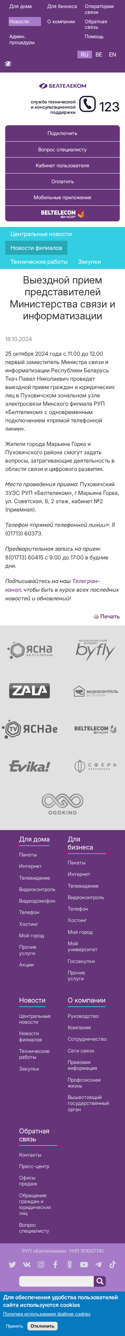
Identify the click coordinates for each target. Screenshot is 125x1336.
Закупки (89, 261)
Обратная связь (96, 24)
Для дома (20, 6)
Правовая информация (82, 1065)
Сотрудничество (87, 1039)
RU (85, 54)
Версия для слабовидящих (8, 65)
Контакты (30, 1155)
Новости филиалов (30, 1036)
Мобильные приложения (62, 197)
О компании (61, 21)
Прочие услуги (27, 950)
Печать (110, 616)
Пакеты (28, 854)
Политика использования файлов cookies (47, 1314)
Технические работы (39, 261)
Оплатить (62, 181)
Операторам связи (99, 9)
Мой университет (83, 946)
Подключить (62, 133)
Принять (14, 1326)
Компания (79, 1027)
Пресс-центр (34, 1166)
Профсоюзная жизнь (84, 1083)
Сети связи (81, 1051)
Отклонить (43, 1326)
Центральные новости (41, 233)
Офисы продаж (28, 1180)
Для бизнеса (62, 6)
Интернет (30, 866)
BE (98, 54)
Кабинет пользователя (62, 165)
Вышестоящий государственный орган (88, 1103)
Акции (26, 964)
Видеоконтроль (37, 889)
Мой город (31, 935)
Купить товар (62, 214)
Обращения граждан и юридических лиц (35, 1204)
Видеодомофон (37, 901)
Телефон (29, 912)
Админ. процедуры (22, 39)
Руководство (83, 1016)
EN (112, 54)
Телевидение (34, 878)
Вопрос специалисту (62, 149)
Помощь (94, 36)
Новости (19, 21)
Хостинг (28, 924)
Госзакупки (81, 961)
